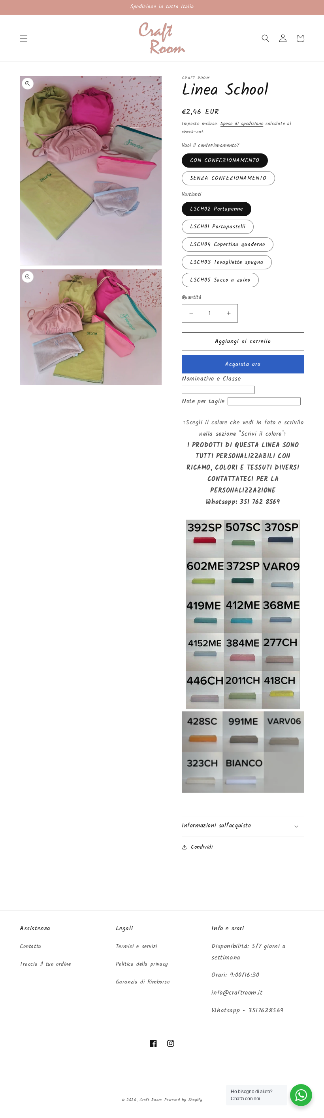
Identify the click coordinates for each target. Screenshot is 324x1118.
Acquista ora (243, 364)
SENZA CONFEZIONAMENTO (228, 178)
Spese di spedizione (241, 123)
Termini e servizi (136, 946)
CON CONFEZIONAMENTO (225, 160)
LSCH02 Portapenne (216, 209)
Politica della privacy (142, 964)
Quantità (191, 298)
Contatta (30, 946)
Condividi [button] (202, 847)
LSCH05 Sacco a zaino (220, 280)
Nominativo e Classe (211, 379)
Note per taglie (203, 401)
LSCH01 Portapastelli (217, 226)
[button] (23, 38)
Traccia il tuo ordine (45, 964)
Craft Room (150, 1100)
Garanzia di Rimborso (143, 982)
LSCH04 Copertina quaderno (227, 244)
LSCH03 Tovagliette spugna (227, 262)
